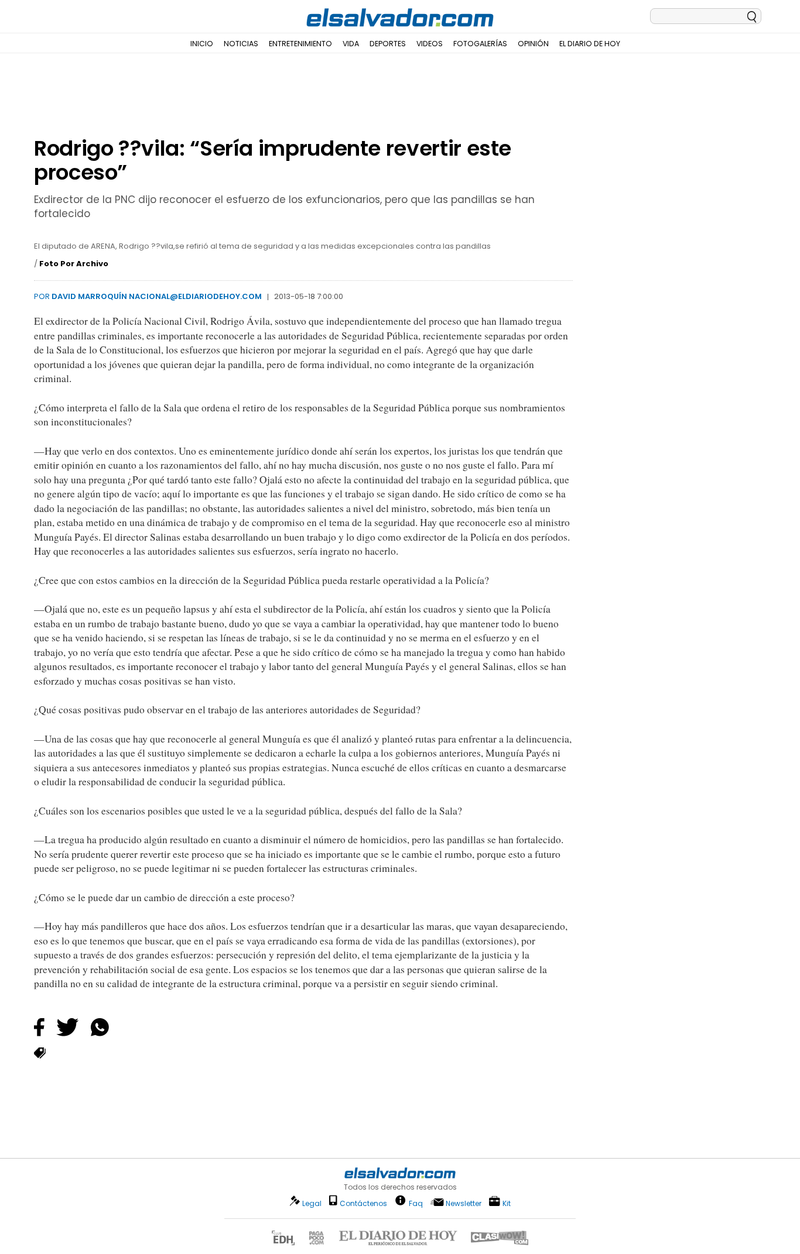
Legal (312, 1203)
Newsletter (463, 1203)
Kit (506, 1202)
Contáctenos (363, 1203)
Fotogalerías (480, 44)
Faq (416, 1202)
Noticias (241, 44)
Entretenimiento (300, 44)
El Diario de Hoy (589, 44)
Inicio (201, 44)
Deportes (388, 44)
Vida (351, 44)
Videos (429, 44)
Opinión (533, 44)
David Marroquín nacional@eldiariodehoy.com (157, 296)
